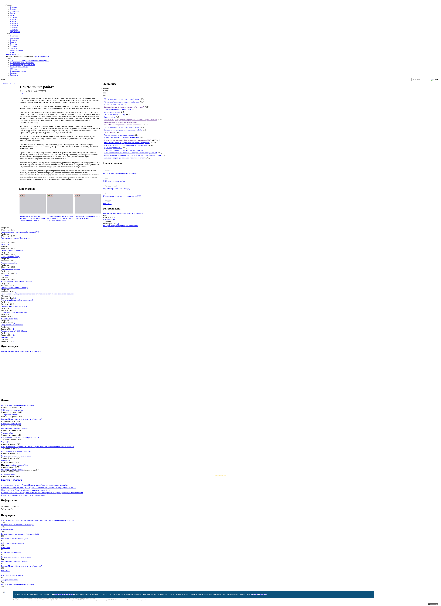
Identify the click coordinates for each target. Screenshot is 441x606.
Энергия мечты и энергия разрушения (119, 135)
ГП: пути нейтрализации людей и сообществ (121, 99)
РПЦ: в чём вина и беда (10, 257)
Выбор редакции (16, 50)
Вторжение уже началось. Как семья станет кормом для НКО (127, 140)
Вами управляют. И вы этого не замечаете (120, 122)
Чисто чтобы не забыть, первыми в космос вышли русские (127, 143)
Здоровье (13, 46)
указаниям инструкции (259, 594)
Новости (13, 7)
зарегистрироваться (41, 56)
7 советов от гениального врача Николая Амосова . (124, 150)
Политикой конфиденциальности (63, 594)
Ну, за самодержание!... (113, 148)
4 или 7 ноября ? (110, 132)
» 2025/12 (14, 28)
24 (15, 292)
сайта (69, 598)
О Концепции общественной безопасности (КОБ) (29, 61)
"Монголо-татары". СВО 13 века (14, 331)
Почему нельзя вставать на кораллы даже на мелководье (23, 495)
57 (16, 242)
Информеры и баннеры (19, 67)
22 (15, 298)
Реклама (13, 73)
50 (14, 335)
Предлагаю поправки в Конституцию (15, 238)
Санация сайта (109, 117)
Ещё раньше (15, 32)
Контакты (14, 75)
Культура (13, 44)
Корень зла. (5, 275)
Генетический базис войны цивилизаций (17, 300)
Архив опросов (220, 475)
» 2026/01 (14, 25)
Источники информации (113, 104)
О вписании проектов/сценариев (14, 312)
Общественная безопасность (12, 325)
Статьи (13, 9)
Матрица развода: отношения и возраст (16, 281)
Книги (12, 13)
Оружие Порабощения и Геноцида (117, 109)
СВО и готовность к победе (114, 114)
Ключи (13, 52)
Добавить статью (12, 54)
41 (16, 236)
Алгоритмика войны (112, 112)
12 (16, 279)
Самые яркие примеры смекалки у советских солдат (124, 158)
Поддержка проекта (18, 71)
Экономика (14, 38)
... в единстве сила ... (9, 83)
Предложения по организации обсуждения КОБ (122, 196)
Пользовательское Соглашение (22, 63)
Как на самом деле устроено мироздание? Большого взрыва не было (130, 120)
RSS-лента (14, 69)
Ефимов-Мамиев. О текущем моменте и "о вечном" (124, 107)
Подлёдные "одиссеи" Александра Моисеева (121, 137)
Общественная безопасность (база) (14, 306)
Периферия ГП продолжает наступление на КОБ (123, 130)
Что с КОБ (107, 204)
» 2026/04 (14, 19)
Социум (13, 42)
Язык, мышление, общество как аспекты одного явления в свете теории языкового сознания (37, 294)
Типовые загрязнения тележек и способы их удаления (87, 217)
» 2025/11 (14, 30)
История (13, 40)
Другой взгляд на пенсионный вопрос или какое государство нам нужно (132, 155)
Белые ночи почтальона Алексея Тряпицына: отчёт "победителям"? (130, 153)
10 (16, 273)
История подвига (7, 337)
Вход (3, 79)
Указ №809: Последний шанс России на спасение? (123, 125)
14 (15, 286)
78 (118, 224)
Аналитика (14, 11)
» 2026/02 (14, 23)
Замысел (13, 48)
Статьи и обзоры (11, 479)
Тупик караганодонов (9, 319)
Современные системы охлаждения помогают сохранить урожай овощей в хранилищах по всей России (42, 493)
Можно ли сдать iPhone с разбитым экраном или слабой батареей (26, 490)
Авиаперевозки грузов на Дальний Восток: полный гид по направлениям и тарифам (32, 218)
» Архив (13, 17)
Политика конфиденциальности (22, 65)
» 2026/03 (14, 21)
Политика (14, 36)
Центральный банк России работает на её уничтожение (125, 145)
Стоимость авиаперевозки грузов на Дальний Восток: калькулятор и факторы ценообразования (60, 218)
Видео (12, 15)
